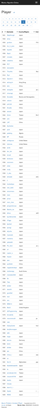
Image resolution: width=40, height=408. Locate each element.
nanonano (10, 162)
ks (7, 369)
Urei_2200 (10, 188)
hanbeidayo (10, 184)
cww (8, 322)
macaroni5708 (11, 376)
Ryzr (8, 75)
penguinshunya (11, 206)
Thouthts (9, 71)
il (7, 180)
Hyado (9, 391)
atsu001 (9, 289)
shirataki (9, 177)
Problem (8, 403)
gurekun (9, 42)
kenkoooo (10, 159)
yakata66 (10, 242)
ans (8, 300)
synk (8, 130)
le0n (8, 86)
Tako (8, 282)
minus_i (9, 355)
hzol (8, 297)
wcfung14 (10, 82)
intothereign (10, 271)
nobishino (10, 61)
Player (20, 403)
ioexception (10, 68)
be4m (8, 344)
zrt (8, 249)
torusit (9, 155)
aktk (8, 333)
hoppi (8, 337)
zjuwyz (9, 286)
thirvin (9, 115)
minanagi (10, 93)
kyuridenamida (11, 217)
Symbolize (10, 126)
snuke (4, 405)
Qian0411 (10, 79)
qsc (8, 351)
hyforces (9, 144)
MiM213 (9, 304)
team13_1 (10, 387)
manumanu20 (11, 318)
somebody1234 (12, 373)
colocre (9, 100)
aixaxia (9, 111)
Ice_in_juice (10, 46)
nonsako (9, 57)
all (14, 12)
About (3, 403)
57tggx (9, 220)
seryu (8, 39)
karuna (9, 340)
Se (8, 278)
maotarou (10, 238)
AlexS (8, 307)
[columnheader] (4, 31)
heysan (9, 257)
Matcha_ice (10, 209)
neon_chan (10, 202)
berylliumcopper (12, 329)
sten (8, 260)
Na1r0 (9, 362)
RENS (9, 395)
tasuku (9, 380)
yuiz (8, 119)
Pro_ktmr (10, 246)
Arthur (9, 213)
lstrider (9, 347)
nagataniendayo (12, 268)
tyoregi (9, 228)
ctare (8, 195)
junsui (9, 199)
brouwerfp (10, 315)
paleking (9, 133)
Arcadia (9, 108)
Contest (15, 403)
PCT (8, 64)
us (7, 358)
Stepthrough (11, 35)
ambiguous (10, 140)
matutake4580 (11, 275)
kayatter (9, 50)
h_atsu (9, 173)
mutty (8, 169)
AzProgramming (12, 311)
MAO (10, 2)
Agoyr (9, 53)
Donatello (10, 97)
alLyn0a (9, 231)
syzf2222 (10, 264)
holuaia (9, 384)
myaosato (10, 235)
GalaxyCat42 (11, 326)
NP (8, 137)
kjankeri (9, 224)
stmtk (8, 148)
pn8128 (9, 104)
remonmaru (10, 191)
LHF (8, 122)
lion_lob (9, 151)
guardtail (9, 293)
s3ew (8, 166)
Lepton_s (10, 253)
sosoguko (10, 90)
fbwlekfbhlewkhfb (12, 366)
